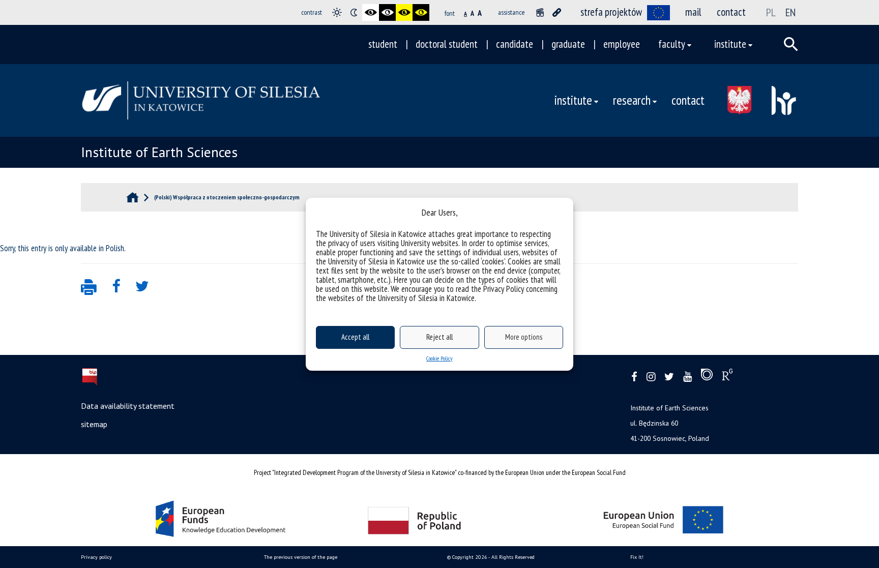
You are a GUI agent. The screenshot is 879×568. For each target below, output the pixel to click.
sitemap (94, 424)
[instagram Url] (651, 377)
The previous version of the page (300, 557)
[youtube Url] (687, 377)
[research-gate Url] (727, 377)
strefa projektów (611, 12)
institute (730, 44)
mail (693, 12)
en (790, 12)
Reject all (439, 337)
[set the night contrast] (353, 12)
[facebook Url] (634, 377)
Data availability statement (127, 406)
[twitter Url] (669, 377)
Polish (115, 248)
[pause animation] (540, 12)
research (632, 100)
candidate (514, 44)
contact (731, 12)
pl (771, 12)
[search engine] (791, 44)
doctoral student (447, 44)
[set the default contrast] (337, 12)
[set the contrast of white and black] (387, 12)
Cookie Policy (439, 358)
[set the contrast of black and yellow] (404, 12)
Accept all (355, 337)
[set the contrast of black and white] (370, 12)
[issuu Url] (707, 377)
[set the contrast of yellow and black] (421, 12)
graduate (568, 44)
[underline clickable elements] (556, 12)
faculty (671, 44)
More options (523, 337)
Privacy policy (96, 557)
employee (621, 44)
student (382, 44)
